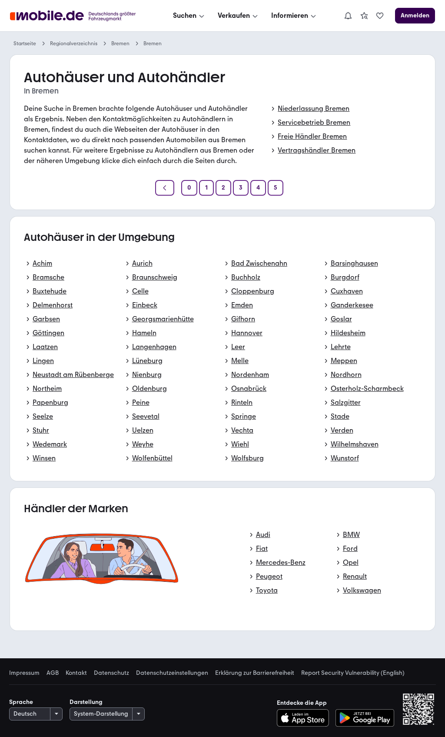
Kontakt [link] (76, 673)
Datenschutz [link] (111, 673)
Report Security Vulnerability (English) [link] (353, 673)
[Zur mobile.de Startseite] (80, 15)
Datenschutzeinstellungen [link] (172, 673)
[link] (364, 15)
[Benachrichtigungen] (347, 15)
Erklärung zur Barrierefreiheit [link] (254, 673)
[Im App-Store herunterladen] (305, 718)
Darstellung (86, 702)
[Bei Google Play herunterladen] (364, 718)
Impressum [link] (24, 673)
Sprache (21, 702)
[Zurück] (164, 188)
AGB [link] (52, 673)
